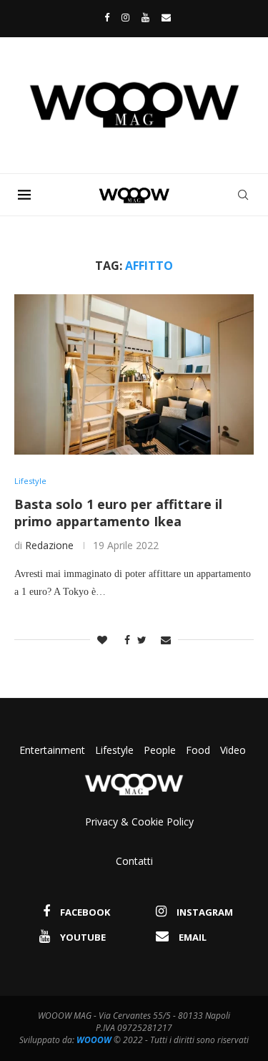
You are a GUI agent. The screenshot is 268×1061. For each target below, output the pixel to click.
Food (198, 750)
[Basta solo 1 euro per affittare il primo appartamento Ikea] (134, 374)
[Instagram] (125, 17)
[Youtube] (145, 17)
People (160, 750)
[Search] (243, 194)
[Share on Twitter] (142, 639)
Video (233, 750)
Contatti (134, 861)
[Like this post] (102, 639)
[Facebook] (103, 17)
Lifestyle (116, 750)
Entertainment (53, 750)
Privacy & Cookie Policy (139, 821)
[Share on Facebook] (123, 639)
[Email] (166, 17)
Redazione (49, 545)
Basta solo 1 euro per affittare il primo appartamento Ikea (118, 512)
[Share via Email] (166, 639)
